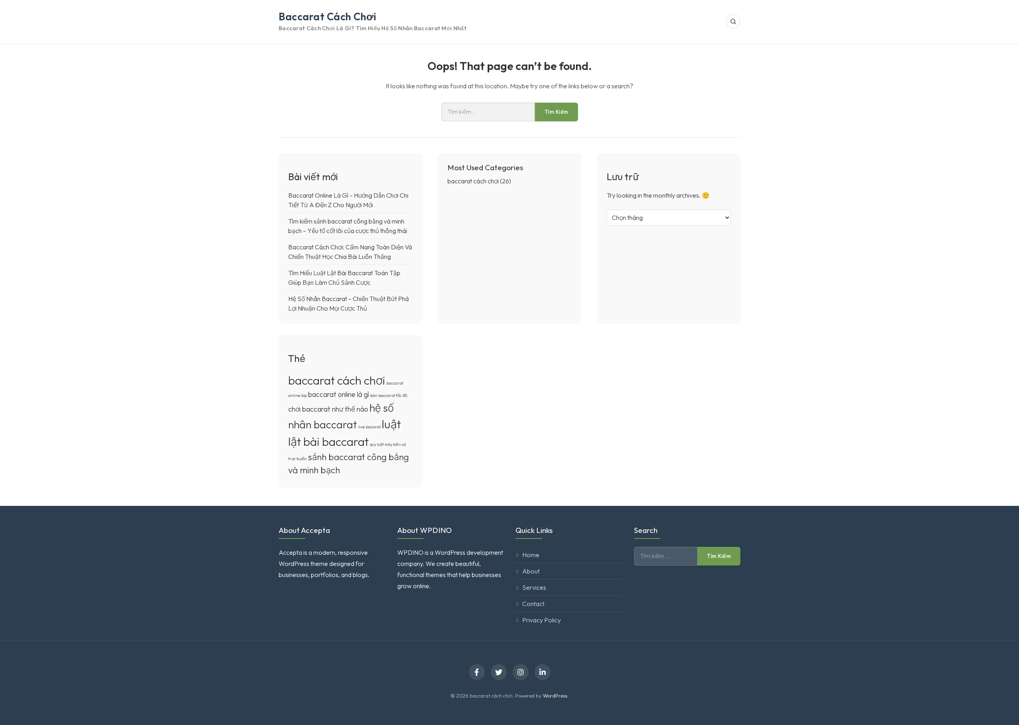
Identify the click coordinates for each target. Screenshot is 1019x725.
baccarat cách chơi (327, 16)
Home (530, 555)
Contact (533, 604)
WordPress (555, 695)
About (531, 571)
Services (534, 587)
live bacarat (369, 427)
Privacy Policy (541, 620)
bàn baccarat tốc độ (388, 395)
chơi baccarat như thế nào (328, 409)
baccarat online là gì (338, 394)
